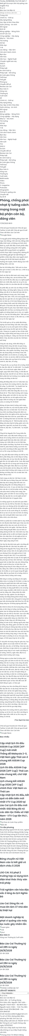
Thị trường (4, 41)
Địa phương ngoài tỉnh (9, 830)
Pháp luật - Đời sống (8, 73)
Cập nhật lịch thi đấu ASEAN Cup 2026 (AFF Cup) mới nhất (12, 747)
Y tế (1, 47)
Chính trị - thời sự (6, 18)
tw (6, 995)
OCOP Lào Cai (5, 34)
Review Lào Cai (5, 86)
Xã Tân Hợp (10, 848)
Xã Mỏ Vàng (6, 850)
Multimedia (4, 178)
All (1, 98)
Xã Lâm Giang (15, 846)
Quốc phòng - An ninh (8, 24)
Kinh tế (2, 29)
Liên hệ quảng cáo (20, 3)
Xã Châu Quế (5, 846)
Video (2, 181)
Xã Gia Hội (7, 839)
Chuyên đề (4, 194)
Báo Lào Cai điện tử (7, 10)
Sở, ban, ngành (23, 830)
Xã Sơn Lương (16, 839)
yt (2, 8)
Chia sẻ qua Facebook (8, 228)
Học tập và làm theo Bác (9, 22)
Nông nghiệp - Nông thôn (10, 31)
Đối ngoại (3, 27)
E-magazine (4, 185)
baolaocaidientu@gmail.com (16, 1014)
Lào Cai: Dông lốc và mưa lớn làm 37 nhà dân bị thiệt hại (14, 907)
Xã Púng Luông (10, 834)
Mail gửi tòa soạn (6, 3)
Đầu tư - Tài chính (7, 38)
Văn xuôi (3, 142)
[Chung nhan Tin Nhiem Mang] (12, 1034)
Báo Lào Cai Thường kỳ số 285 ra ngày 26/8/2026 (13, 947)
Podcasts (3, 188)
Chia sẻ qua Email (20, 230)
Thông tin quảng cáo (8, 192)
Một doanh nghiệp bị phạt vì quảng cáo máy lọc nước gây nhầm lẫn (13, 921)
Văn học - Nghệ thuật (8, 59)
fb (1, 8)
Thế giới (3, 80)
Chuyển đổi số (5, 84)
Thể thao (3, 77)
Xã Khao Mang (13, 832)
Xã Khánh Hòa (17, 853)
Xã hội (2, 43)
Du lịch (2, 66)
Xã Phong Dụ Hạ (22, 844)
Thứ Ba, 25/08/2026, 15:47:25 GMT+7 (13, 1)
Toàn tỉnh (4, 832)
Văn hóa (3, 57)
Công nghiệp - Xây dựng (9, 36)
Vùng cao (3, 91)
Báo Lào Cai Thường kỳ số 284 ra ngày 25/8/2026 (13, 963)
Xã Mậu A (18, 848)
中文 (7, 6)
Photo (2, 183)
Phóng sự (3, 82)
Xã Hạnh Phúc (8, 837)
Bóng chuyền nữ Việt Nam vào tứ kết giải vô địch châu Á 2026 (13, 862)
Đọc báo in (4, 89)
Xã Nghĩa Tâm (10, 844)
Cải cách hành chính (8, 52)
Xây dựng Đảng (6, 20)
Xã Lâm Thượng (17, 850)
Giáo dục (3, 45)
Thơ (1, 144)
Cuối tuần (3, 96)
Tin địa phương (7, 827)
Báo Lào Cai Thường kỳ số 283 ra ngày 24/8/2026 (13, 979)
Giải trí (2, 64)
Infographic (4, 190)
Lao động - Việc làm (8, 50)
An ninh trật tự (5, 70)
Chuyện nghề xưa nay (8, 61)
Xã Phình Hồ (19, 837)
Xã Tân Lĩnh (7, 853)
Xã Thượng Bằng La (12, 841)
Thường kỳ (4, 93)
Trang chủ (4, 15)
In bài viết (9, 230)
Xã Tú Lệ (19, 834)
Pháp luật (3, 68)
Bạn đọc (3, 54)
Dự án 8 (3, 197)
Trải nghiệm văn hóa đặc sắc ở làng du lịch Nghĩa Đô (14, 893)
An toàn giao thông (7, 75)
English (2, 6)
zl (4, 8)
